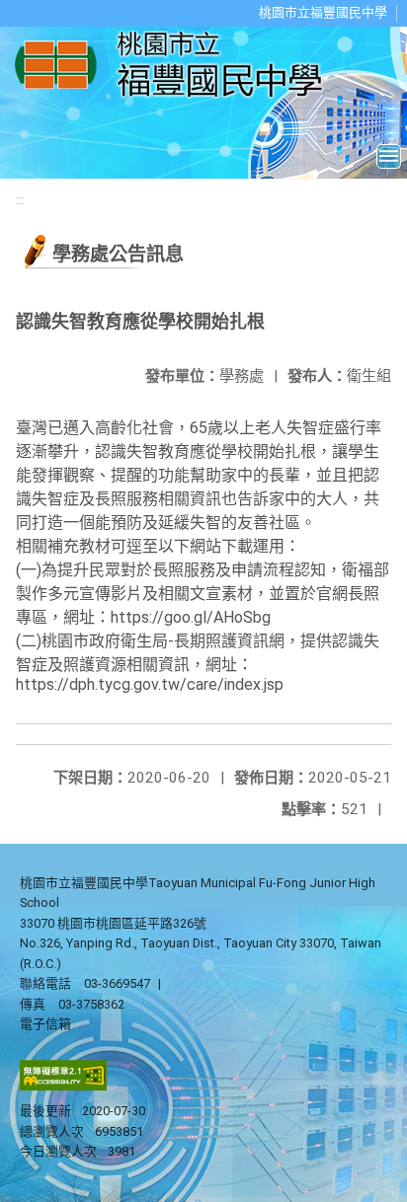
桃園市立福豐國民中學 (323, 12)
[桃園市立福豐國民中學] (174, 65)
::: (20, 199)
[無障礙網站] (63, 1086)
